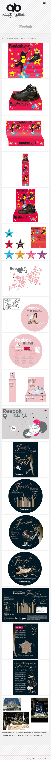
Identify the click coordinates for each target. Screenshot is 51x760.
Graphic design (13, 38)
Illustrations (24, 38)
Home (4, 38)
